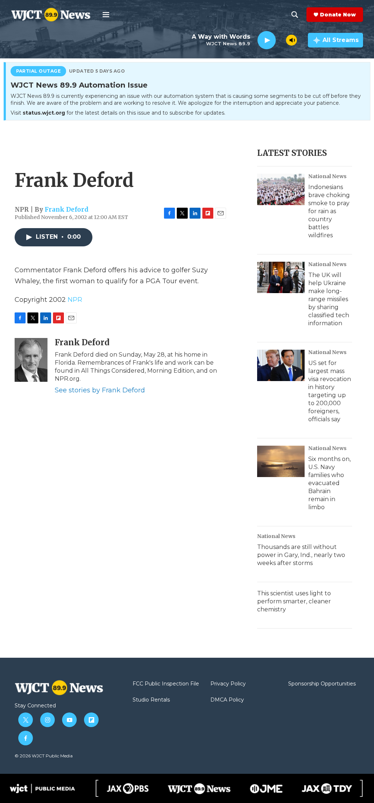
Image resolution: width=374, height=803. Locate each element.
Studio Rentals (151, 700)
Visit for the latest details (118, 113)
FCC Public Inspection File (166, 684)
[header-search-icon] (295, 14)
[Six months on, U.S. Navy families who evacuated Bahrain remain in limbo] (281, 461)
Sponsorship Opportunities (322, 684)
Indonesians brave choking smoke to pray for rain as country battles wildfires (329, 211)
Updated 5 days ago (97, 71)
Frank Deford (66, 209)
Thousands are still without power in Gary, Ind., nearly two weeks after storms (301, 554)
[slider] (280, 40)
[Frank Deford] (31, 360)
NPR (75, 300)
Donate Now (338, 15)
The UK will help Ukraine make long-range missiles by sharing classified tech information (328, 299)
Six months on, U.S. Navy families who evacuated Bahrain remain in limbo (329, 483)
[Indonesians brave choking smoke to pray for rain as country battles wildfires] (281, 189)
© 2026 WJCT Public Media (44, 755)
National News (327, 176)
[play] (266, 40)
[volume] (291, 40)
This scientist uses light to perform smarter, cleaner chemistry (294, 601)
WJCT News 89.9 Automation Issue (79, 85)
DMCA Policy (227, 700)
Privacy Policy (228, 684)
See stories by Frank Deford (100, 390)
